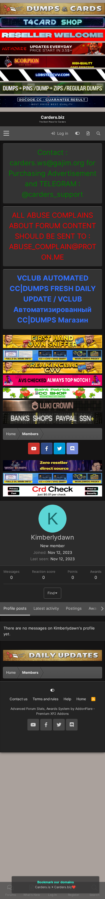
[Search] (98, 133)
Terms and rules (45, 699)
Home (81, 699)
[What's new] (88, 133)
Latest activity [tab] (46, 608)
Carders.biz (63, 887)
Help (67, 699)
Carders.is (42, 887)
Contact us (18, 699)
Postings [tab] (74, 608)
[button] (6, 133)
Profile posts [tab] (15, 608)
